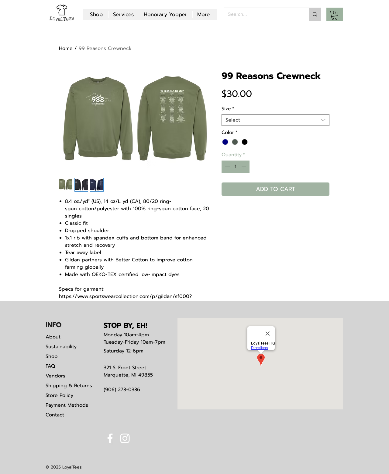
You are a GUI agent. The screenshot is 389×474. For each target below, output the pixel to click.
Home (66, 48)
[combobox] (275, 120)
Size (228, 109)
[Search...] (315, 14)
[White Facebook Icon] (110, 438)
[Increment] (244, 166)
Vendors (55, 376)
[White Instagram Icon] (125, 438)
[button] (334, 15)
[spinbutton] (235, 166)
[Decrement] (226, 166)
